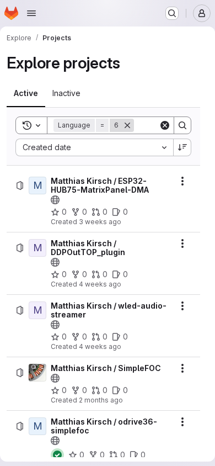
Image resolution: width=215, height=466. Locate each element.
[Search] (182, 125)
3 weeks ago (100, 222)
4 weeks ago (100, 284)
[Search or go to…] (172, 13)
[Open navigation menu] (31, 13)
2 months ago (101, 400)
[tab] (26, 93)
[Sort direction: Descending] (182, 147)
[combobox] (94, 147)
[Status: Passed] (57, 455)
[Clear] (164, 125)
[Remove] (127, 125)
